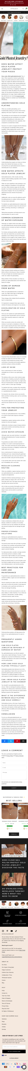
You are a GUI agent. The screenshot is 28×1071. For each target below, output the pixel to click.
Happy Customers (6, 970)
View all (14, 834)
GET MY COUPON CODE (14, 1051)
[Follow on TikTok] (16, 931)
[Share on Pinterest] (17, 741)
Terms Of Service (6, 1003)
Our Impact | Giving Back (8, 967)
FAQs (3, 990)
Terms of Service (19, 755)
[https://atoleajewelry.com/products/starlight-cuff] (14, 342)
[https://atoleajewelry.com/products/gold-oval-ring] (14, 506)
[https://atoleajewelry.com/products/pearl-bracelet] (14, 147)
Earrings (4, 1029)
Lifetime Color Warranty (8, 972)
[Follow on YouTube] (12, 931)
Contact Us (4, 993)
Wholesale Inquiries (7, 977)
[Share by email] (23, 741)
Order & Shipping (6, 998)
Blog (3, 983)
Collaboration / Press (7, 975)
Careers (4, 980)
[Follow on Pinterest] (7, 931)
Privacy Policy (9, 755)
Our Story (4, 964)
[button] (24, 12)
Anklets (4, 1026)
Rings (3, 1021)
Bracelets (4, 1024)
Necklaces (4, 1019)
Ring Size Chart (5, 1008)
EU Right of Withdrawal (8, 1011)
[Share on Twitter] (11, 741)
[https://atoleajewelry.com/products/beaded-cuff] (14, 617)
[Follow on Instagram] (3, 931)
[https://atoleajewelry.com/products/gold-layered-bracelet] (14, 255)
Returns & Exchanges (7, 1001)
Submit (14, 788)
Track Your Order (6, 995)
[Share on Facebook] (5, 741)
